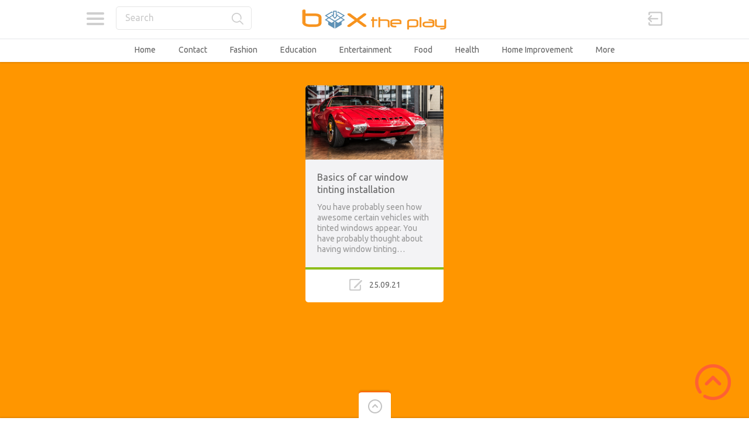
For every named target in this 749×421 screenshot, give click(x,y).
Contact (192, 49)
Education (298, 49)
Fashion (243, 49)
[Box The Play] (375, 19)
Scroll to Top (713, 382)
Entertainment (365, 49)
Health (467, 49)
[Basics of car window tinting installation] (374, 90)
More (605, 49)
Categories (95, 18)
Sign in (655, 19)
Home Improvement (537, 49)
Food (423, 49)
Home (145, 49)
